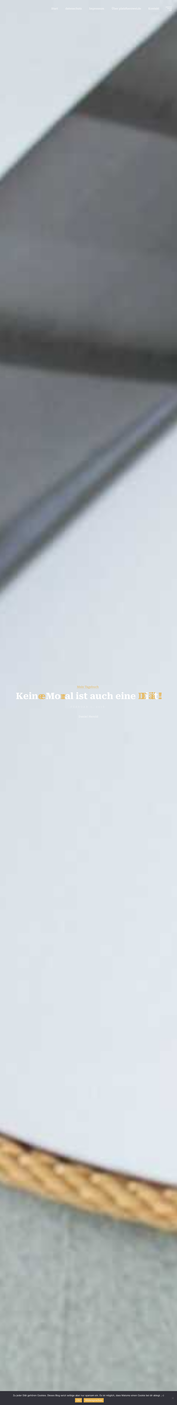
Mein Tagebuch (88, 687)
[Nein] (172, 1398)
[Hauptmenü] (169, 8)
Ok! (78, 1400)
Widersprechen (93, 1400)
